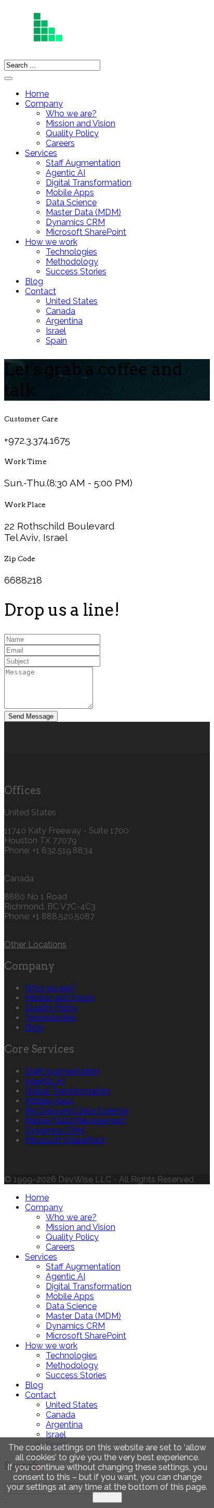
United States (72, 301)
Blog (34, 281)
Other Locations (35, 944)
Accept (107, 1497)
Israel (56, 331)
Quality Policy (72, 133)
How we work (51, 242)
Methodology (72, 262)
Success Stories (76, 271)
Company (44, 104)
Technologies (71, 252)
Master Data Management (75, 1121)
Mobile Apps (70, 192)
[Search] (8, 78)
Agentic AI (65, 173)
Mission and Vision (80, 123)
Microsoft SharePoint (86, 232)
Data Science (71, 202)
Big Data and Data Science (76, 1111)
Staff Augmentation (83, 163)
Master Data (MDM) (83, 212)
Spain (56, 341)
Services (41, 153)
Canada (60, 311)
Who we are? (71, 113)
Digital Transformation (88, 183)
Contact (40, 291)
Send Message (31, 716)
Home (37, 94)
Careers (60, 143)
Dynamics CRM (75, 222)
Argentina (64, 321)
